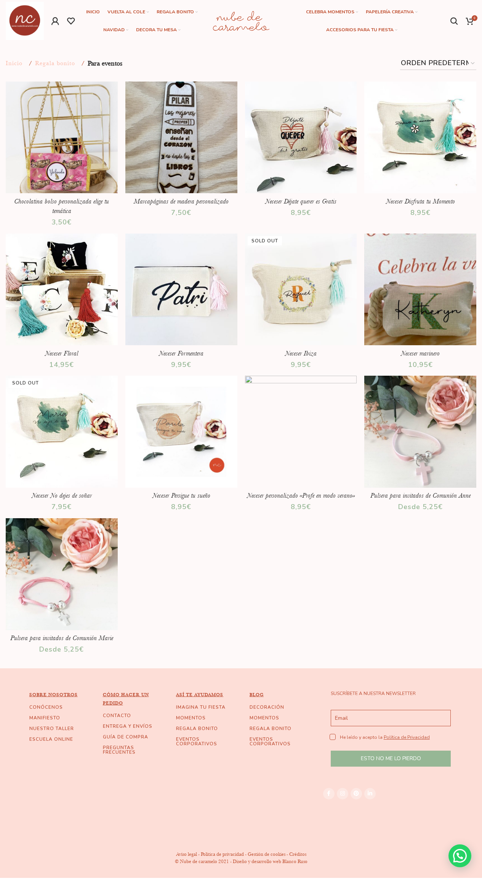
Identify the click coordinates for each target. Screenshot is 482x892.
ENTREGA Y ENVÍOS (127, 726)
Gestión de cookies (266, 854)
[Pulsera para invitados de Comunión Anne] (420, 432)
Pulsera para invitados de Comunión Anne (420, 495)
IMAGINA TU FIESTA (201, 707)
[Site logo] (25, 20)
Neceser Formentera (181, 353)
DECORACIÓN (267, 707)
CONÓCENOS (46, 707)
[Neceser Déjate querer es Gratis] (301, 138)
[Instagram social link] (342, 793)
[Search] (454, 21)
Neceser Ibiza (301, 353)
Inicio (14, 63)
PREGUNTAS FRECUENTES (119, 750)
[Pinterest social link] (356, 793)
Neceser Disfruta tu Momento (420, 201)
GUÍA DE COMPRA (125, 737)
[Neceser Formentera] (181, 290)
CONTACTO (117, 716)
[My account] (55, 21)
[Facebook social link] (329, 793)
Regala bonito (55, 63)
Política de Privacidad (407, 737)
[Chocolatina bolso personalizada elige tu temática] (62, 138)
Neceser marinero (420, 353)
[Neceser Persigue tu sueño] (181, 432)
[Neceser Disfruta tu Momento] (420, 138)
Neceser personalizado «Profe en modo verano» (301, 495)
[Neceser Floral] (62, 290)
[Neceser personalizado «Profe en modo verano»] (301, 432)
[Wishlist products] (71, 21)
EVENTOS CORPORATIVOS (196, 741)
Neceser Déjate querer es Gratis (300, 201)
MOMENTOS (191, 718)
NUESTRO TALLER (51, 728)
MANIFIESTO (44, 718)
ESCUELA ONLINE (51, 739)
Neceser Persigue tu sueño (181, 495)
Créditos (297, 854)
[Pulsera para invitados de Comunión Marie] (62, 574)
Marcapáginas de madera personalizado (181, 201)
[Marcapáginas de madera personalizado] (181, 138)
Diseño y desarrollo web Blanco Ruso (270, 861)
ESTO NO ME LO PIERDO (391, 758)
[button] (459, 855)
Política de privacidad (222, 854)
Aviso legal (186, 854)
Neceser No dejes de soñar (62, 495)
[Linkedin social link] (370, 793)
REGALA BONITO (197, 728)
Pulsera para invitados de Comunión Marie (61, 638)
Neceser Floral (61, 353)
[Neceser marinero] (420, 290)
